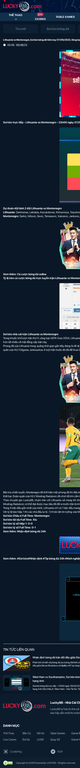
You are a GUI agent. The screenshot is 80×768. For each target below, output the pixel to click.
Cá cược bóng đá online (31, 274)
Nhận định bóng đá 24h (31, 531)
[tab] (20, 29)
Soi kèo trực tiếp (13, 122)
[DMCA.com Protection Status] (8, 762)
